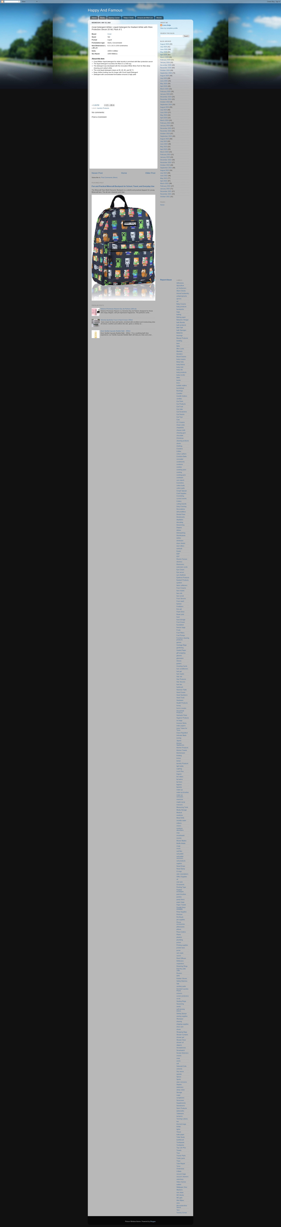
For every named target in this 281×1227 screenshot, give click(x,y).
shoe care (180, 1027)
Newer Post (97, 173)
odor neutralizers (182, 874)
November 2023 (165, 131)
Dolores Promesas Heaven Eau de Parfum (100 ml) (118, 309)
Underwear (180, 1169)
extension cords (182, 567)
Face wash (180, 601)
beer (178, 343)
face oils (179, 593)
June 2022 (164, 175)
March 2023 (164, 152)
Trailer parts (181, 1158)
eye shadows (181, 575)
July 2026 (163, 47)
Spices (179, 1077)
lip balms (180, 779)
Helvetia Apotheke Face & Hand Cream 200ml (117, 320)
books (179, 380)
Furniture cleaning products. (183, 639)
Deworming (180, 525)
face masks (180, 590)
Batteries (180, 333)
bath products (181, 325)
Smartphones (181, 1048)
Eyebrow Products (183, 577)
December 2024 (165, 97)
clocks (179, 443)
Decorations (181, 509)
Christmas (180, 438)
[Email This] (105, 105)
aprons (179, 299)
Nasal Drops (181, 866)
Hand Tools (180, 697)
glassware (180, 658)
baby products (181, 306)
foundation (180, 625)
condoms (180, 464)
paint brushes (181, 894)
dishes (179, 530)
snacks (179, 1055)
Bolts (178, 377)
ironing (179, 738)
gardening (180, 647)
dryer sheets (181, 543)
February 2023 (165, 154)
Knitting (179, 755)
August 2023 (164, 139)
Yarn (178, 1210)
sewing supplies (182, 1016)
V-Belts (179, 1171)
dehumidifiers (181, 512)
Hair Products (181, 679)
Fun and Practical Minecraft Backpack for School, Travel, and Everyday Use (123, 186)
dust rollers (180, 546)
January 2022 (165, 189)
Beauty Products (182, 338)
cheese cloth (181, 430)
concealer (180, 459)
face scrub (180, 596)
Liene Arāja (166, 25)
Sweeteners (181, 1105)
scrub (178, 998)
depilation (180, 519)
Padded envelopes (180, 890)
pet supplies (181, 919)
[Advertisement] (174, 242)
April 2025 (163, 86)
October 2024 (165, 102)
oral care (180, 882)
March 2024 (164, 120)
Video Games (181, 1182)
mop (178, 833)
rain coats (180, 953)
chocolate (180, 435)
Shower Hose (181, 1040)
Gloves (179, 661)
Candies (179, 393)
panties (179, 897)
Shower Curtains (182, 1034)
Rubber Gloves (182, 978)
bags (178, 312)
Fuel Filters (180, 633)
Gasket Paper (181, 650)
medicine (180, 815)
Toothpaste (180, 1142)
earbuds (179, 548)
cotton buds (181, 485)
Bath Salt (180, 327)
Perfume (179, 914)
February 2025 (165, 91)
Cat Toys (180, 417)
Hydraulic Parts (182, 715)
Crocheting (180, 496)
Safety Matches (182, 981)
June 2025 (164, 81)
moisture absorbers (180, 829)
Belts (178, 346)
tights (178, 1129)
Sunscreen (180, 1100)
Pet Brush (180, 917)
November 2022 (165, 162)
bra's (178, 383)
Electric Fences (182, 559)
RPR (178, 976)
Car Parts (180, 401)
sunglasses (180, 1098)
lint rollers (180, 776)
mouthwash (181, 835)
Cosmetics (180, 483)
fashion (179, 604)
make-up (180, 790)
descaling (180, 522)
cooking (179, 472)
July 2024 (163, 110)
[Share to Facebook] (111, 105)
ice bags (179, 720)
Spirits (179, 1079)
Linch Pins (180, 771)
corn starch (180, 480)
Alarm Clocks (181, 291)
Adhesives (180, 283)
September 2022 (166, 168)
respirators (180, 963)
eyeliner (179, 583)
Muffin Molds (181, 843)
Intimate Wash (181, 735)
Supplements (181, 1103)
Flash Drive (180, 612)
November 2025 (165, 68)
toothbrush (180, 1140)
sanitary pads (181, 986)
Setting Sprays (182, 1013)
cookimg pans (181, 469)
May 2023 (163, 146)
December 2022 (165, 160)
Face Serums (181, 598)
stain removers (182, 1082)
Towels (179, 1150)
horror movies (181, 708)
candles (179, 399)
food (178, 617)
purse (178, 950)
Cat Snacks (180, 414)
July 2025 (163, 78)
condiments (181, 462)
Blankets (179, 351)
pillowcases (180, 927)
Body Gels (180, 362)
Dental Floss (181, 514)
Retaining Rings (182, 966)
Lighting (179, 769)
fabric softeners (182, 585)
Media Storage (182, 810)
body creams (181, 359)
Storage (179, 1092)
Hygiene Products (183, 718)
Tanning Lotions (182, 1119)
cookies (179, 467)
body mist (180, 367)
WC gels (179, 1198)
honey (179, 705)
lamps (179, 761)
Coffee (179, 451)
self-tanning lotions (181, 1010)
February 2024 (165, 123)
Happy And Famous (105, 10)
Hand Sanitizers (182, 695)
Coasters (180, 449)
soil (178, 1063)
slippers (179, 1045)
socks (178, 1061)
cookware (180, 477)
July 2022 (163, 173)
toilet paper (180, 1134)
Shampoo (180, 1019)
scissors (179, 993)
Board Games (181, 356)
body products (181, 372)
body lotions (181, 364)
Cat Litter (180, 409)
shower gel (180, 1037)
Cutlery (179, 501)
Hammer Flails (182, 690)
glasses (179, 655)
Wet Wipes (180, 1200)
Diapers (179, 527)
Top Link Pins (181, 1148)
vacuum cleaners (182, 1176)
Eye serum (180, 572)
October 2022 (165, 165)
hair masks (180, 674)
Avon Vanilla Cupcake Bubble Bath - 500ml (115, 331)
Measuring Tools (182, 807)
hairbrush (180, 687)
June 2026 (164, 49)
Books (102, 18)
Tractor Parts (181, 1155)
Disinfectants (181, 535)
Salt (178, 984)
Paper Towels (181, 905)
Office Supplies (182, 876)
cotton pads (181, 488)
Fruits (178, 630)
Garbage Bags (182, 645)
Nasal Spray (181, 869)
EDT (178, 556)
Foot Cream (181, 622)
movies (179, 838)
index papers (181, 726)
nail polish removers (180, 857)
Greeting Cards (182, 666)
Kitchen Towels (182, 750)
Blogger (153, 1221)
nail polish (180, 854)
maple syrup (181, 802)
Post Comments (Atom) (109, 177)
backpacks (180, 309)
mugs (178, 846)
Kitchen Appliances (180, 744)
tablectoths (180, 1111)
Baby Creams (181, 304)
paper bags (180, 902)
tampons (180, 1116)
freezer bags (181, 627)
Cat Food (180, 406)
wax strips (180, 1192)
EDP (178, 554)
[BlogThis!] (107, 105)
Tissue (179, 1132)
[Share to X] (109, 105)
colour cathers (181, 454)
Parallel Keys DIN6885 (181, 908)
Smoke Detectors (182, 1053)
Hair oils (179, 676)
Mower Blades (181, 841)
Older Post (150, 173)
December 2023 (165, 128)
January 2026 (165, 62)
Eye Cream (180, 569)
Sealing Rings (181, 1001)
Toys (178, 1153)
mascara (180, 805)
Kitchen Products (182, 747)
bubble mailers (182, 385)
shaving (179, 1021)
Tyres (178, 1166)
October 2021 (165, 196)
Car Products (181, 404)
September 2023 (166, 136)
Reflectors (180, 961)
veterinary (180, 1179)
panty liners (181, 899)
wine (178, 1203)
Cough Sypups (182, 491)
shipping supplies (182, 1024)
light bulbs (180, 766)
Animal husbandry (183, 293)
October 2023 (165, 133)
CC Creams (181, 422)
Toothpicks (180, 1145)
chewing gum (181, 433)
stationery (180, 1087)
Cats (178, 420)
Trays (178, 1161)
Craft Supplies (181, 493)
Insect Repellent (182, 733)
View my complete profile (169, 28)
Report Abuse (166, 280)
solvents (179, 1069)
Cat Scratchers (182, 412)
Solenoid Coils (181, 1066)
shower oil (180, 1042)
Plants (179, 934)
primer (179, 942)
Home (94, 18)
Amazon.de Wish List (145, 18)
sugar (178, 1095)
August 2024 (164, 107)
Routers (179, 973)
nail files (179, 851)
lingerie (179, 774)
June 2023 (164, 144)
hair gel (179, 671)
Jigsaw (179, 740)
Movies (159, 18)
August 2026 (164, 44)
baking (179, 314)
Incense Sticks (181, 723)
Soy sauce (180, 1071)
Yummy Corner (114, 18)
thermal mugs (181, 1124)
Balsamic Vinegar (183, 320)
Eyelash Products (183, 580)
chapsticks (180, 427)
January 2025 (165, 94)
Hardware (180, 700)
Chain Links (181, 425)
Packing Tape (181, 887)
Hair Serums (181, 682)
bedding (179, 341)
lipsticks (179, 787)
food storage (181, 619)
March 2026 (164, 57)
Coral (109, 34)
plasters (179, 937)
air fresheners (181, 288)
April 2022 (163, 181)
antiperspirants (182, 296)
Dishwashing (181, 533)
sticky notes (181, 1090)
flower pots (180, 614)
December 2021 (165, 191)
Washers (180, 1190)
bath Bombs (181, 322)
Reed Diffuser (181, 958)
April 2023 (163, 149)
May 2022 (163, 178)
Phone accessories (181, 923)
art (177, 301)
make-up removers (180, 796)
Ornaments (180, 884)
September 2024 (166, 104)
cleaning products (183, 441)
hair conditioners (182, 669)
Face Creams (181, 588)
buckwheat (180, 388)
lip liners (179, 782)
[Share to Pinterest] (113, 105)
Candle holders (182, 396)
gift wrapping (181, 653)
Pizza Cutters (181, 932)
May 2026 (163, 52)
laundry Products (103, 108)
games (179, 642)
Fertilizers (180, 606)
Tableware (180, 1113)
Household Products (180, 711)
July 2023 (163, 141)
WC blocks (180, 1195)
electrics (179, 562)
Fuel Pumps (181, 635)
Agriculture (180, 285)
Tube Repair (181, 1163)
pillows (179, 929)
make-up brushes (183, 792)
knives (179, 758)
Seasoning (180, 1004)
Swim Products (182, 1108)
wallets (179, 1184)
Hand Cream (181, 692)
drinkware (180, 540)
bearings (180, 335)
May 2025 (163, 83)
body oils (180, 370)
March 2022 (164, 183)
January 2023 (165, 157)
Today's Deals (128, 18)
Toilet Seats (181, 1137)
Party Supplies (181, 912)
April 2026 (163, 54)
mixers (179, 826)
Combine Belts (182, 456)
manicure (180, 799)
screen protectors (183, 996)
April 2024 (163, 118)
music (179, 848)
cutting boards (181, 504)
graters (179, 663)
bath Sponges (181, 330)
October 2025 (165, 70)
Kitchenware (181, 753)
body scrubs (181, 375)
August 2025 (164, 75)
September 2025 (166, 73)
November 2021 (165, 194)
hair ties (179, 684)
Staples (179, 1084)
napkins (179, 863)
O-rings (179, 871)
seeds (179, 1006)
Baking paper (181, 317)
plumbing (180, 940)
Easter (179, 551)
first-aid (179, 609)
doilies (179, 538)
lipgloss (179, 784)
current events (181, 498)
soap (178, 1058)
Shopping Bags (182, 1032)
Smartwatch (181, 1050)
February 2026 (165, 60)
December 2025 (165, 65)
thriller (179, 1126)
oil (177, 879)
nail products (181, 861)
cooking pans (181, 475)
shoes (179, 1029)
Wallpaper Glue (182, 1187)
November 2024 (165, 99)
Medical (179, 812)
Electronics (180, 564)
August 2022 (164, 170)
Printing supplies (182, 945)
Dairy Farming (181, 506)
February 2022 (165, 186)
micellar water (181, 820)
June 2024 (164, 112)
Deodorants (181, 517)
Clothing (179, 446)
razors (179, 955)
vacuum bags (181, 1174)
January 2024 (165, 125)
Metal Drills (180, 818)
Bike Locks (180, 349)
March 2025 (164, 89)
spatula (179, 1074)
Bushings (180, 391)
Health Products (182, 703)
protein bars (181, 948)
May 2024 (163, 115)
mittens (179, 823)
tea (178, 1121)
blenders (180, 354)
